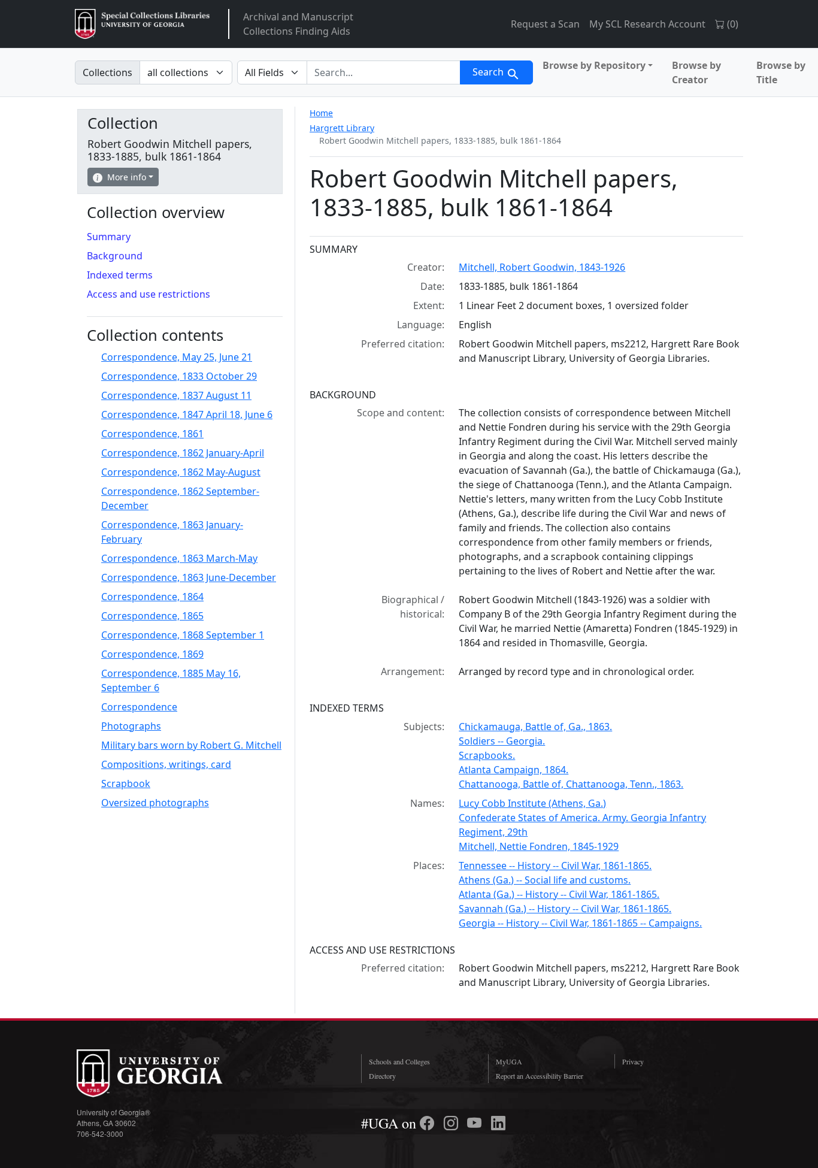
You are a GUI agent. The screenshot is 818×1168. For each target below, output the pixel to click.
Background (115, 255)
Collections (107, 72)
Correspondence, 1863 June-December (188, 577)
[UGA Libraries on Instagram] (453, 1123)
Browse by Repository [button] (594, 65)
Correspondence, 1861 (152, 433)
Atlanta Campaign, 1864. (513, 769)
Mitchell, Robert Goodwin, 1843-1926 (542, 267)
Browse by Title (780, 72)
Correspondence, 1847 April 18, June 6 (186, 414)
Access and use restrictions (148, 294)
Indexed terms (120, 275)
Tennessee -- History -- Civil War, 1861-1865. (555, 865)
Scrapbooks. (487, 755)
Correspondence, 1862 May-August (180, 472)
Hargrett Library (342, 128)
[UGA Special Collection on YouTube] (476, 1123)
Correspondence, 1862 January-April (182, 452)
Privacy (633, 1061)
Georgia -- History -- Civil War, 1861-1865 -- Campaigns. (580, 923)
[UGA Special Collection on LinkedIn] (498, 1123)
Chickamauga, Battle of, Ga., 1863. (535, 726)
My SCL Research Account (647, 24)
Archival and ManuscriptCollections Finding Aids (298, 24)
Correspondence (139, 706)
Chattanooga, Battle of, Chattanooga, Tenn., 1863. (571, 784)
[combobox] (383, 72)
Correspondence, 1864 (152, 596)
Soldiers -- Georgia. (502, 741)
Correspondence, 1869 (152, 654)
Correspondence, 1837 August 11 (176, 395)
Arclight (142, 24)
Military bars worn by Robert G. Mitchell (191, 745)
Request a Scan (545, 24)
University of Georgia (166, 1073)
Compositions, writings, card (166, 764)
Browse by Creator (696, 72)
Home (321, 113)
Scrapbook (125, 783)
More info (127, 177)
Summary (109, 236)
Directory (382, 1076)
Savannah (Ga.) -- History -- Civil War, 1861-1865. (565, 908)
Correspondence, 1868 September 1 (182, 635)
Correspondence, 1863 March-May (179, 558)
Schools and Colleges (399, 1061)
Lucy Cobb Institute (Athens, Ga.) (532, 803)
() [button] (731, 24)
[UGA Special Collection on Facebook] (429, 1123)
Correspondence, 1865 (152, 615)
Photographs (131, 726)
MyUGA (509, 1061)
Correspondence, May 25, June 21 (176, 357)
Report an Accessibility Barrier (539, 1076)
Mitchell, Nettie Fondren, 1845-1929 (539, 846)
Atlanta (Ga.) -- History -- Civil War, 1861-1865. (559, 894)
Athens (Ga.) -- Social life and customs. (545, 879)
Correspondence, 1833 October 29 (179, 376)
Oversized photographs (155, 802)
